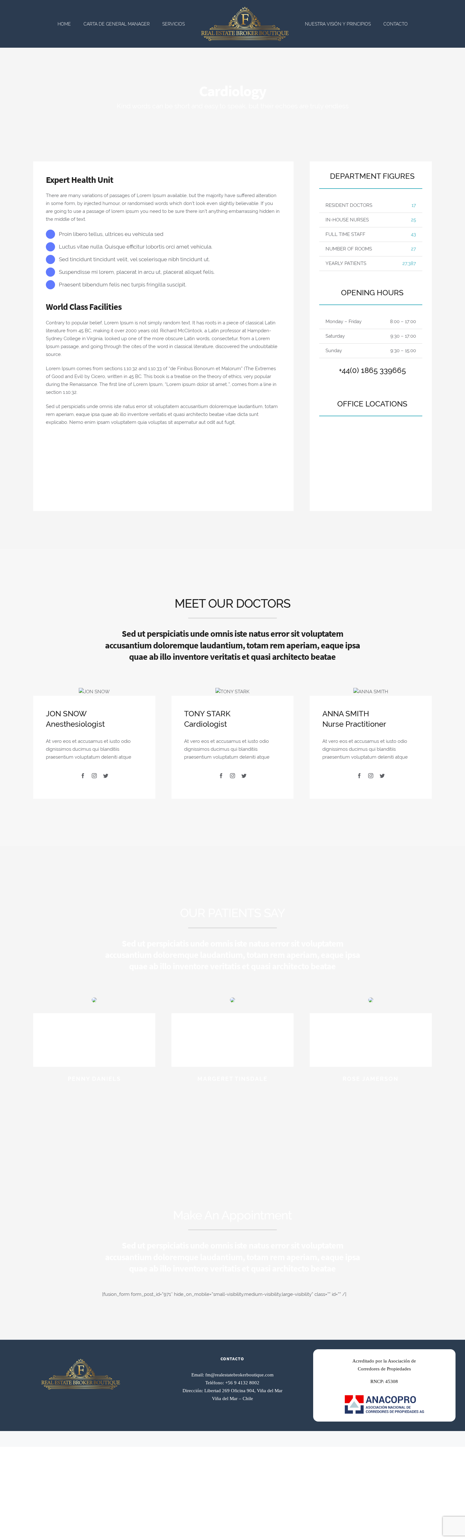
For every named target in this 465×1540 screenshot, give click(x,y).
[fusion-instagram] (94, 775)
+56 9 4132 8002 (242, 1382)
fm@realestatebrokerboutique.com (239, 1374)
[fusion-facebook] (82, 775)
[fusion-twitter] (105, 775)
